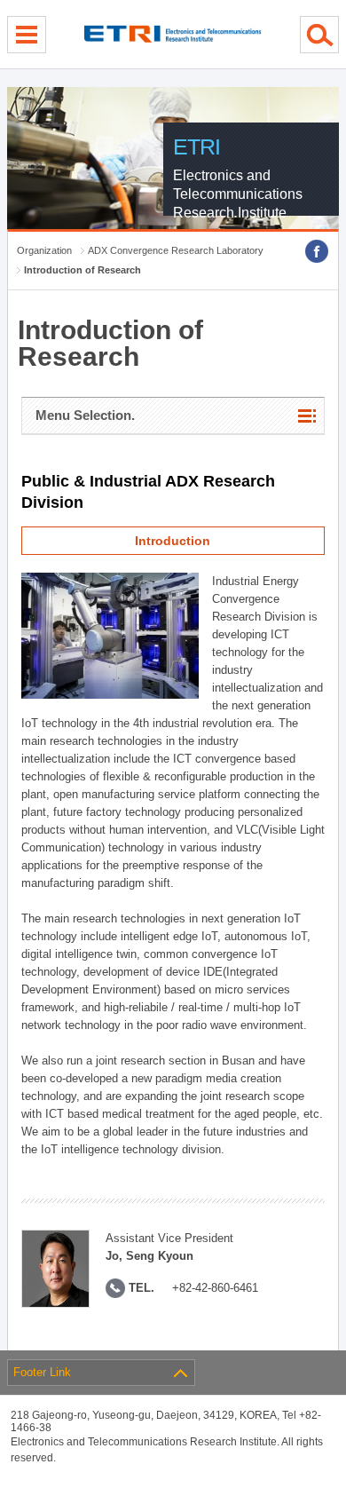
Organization (44, 250)
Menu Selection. (85, 415)
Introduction (172, 541)
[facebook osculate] (316, 251)
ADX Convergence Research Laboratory (175, 250)
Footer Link (42, 1372)
